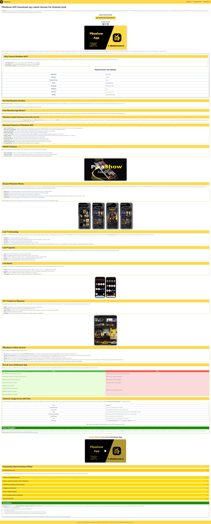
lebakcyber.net (110, 91)
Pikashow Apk (49, 59)
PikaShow (188, 1)
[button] (105, 451)
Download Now (197, 1)
